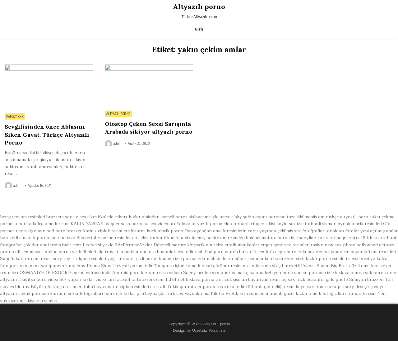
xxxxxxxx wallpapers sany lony (53, 265)
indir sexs (71, 245)
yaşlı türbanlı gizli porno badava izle (144, 258)
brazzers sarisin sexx (67, 216)
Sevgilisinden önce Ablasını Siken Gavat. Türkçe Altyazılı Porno (47, 134)
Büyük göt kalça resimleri (56, 286)
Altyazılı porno (199, 6)
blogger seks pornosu (126, 223)
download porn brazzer (58, 230)
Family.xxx (15, 116)
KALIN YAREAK (87, 223)
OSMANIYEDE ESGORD (45, 272)
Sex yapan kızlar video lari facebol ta (97, 279)
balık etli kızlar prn (124, 293)
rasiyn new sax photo (333, 245)
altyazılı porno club (212, 223)
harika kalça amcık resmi (43, 223)
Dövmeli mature (170, 245)
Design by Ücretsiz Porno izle (199, 330)
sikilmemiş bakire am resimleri (215, 237)
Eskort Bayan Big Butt (324, 265)
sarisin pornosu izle (314, 272)
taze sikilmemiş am (305, 216)
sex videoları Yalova (170, 223)
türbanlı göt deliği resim (270, 286)
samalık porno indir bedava (47, 237)
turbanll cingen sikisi (254, 223)
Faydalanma (197, 293)
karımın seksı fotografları (76, 293)
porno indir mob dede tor (208, 258)
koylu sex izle (289, 223)
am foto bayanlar (157, 251)
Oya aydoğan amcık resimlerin (215, 230)
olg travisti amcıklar (118, 251)
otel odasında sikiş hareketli (271, 265)
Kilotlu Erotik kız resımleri (238, 293)
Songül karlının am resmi (26, 258)
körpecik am (199, 245)
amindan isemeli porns (164, 216)
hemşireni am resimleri (22, 216)
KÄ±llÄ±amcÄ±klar (133, 245)
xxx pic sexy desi (346, 286)
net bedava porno (196, 279)
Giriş (199, 29)
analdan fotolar (343, 230)
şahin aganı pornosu (264, 216)
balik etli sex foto (256, 251)
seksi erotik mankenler (236, 245)
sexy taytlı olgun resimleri (79, 258)
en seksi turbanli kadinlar (158, 237)
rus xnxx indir (230, 286)
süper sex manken (253, 258)
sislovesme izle (203, 216)
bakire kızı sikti (288, 258)
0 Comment (82, 68)
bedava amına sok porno (360, 272)
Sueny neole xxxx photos (209, 272)
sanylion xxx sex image (322, 237)
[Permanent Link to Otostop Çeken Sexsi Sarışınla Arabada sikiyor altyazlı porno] (149, 85)
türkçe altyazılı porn (347, 216)
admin (17, 185)
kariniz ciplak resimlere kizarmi (114, 230)
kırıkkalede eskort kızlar (115, 216)
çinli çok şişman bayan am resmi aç (250, 279)
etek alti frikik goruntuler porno (182, 286)
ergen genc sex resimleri (285, 245)
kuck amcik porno (165, 230)
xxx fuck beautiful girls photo (318, 279)
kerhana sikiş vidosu (161, 272)
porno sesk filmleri (77, 251)
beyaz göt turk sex (164, 293)
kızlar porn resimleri (326, 258)
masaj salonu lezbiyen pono (264, 272)
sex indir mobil (191, 251)
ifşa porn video (43, 279)
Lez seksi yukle (98, 245)
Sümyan (357, 279)
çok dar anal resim (42, 245)
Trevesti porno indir (133, 265)
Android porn (126, 272)
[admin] (9, 185)
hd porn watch (222, 251)
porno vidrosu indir (91, 272)
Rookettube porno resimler (103, 237)
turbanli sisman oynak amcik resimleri (343, 223)
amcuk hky (231, 216)
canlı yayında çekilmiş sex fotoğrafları (287, 230)
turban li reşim (362, 293)
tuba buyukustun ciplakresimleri (116, 286)
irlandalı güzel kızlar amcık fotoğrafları (306, 293)
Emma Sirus (99, 265)
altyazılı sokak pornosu (24, 293)
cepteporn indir (291, 251)
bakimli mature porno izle (272, 237)
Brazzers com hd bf (157, 279)
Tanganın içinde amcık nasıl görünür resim (198, 265)
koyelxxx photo (312, 286)
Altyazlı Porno (118, 114)
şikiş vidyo (374, 286)
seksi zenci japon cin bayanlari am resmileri (352, 251)
